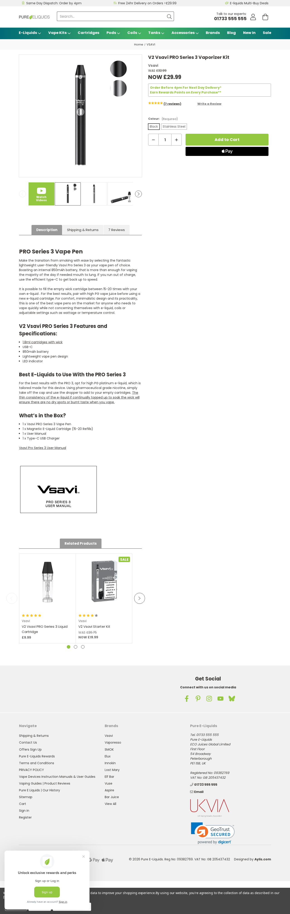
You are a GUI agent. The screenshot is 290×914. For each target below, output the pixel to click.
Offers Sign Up (30, 749)
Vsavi (109, 735)
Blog (231, 32)
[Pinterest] (198, 698)
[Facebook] (187, 698)
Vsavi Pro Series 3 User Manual (42, 448)
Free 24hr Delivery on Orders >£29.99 (147, 3)
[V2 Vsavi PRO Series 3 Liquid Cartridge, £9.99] (47, 582)
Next (138, 194)
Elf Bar (109, 776)
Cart (22, 804)
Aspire (109, 790)
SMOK (109, 749)
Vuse (108, 783)
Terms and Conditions (36, 763)
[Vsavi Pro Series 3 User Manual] (58, 489)
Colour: (163, 119)
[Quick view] (47, 596)
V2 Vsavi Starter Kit (94, 626)
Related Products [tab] (81, 543)
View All (110, 804)
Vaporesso (113, 742)
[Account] (253, 17)
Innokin (110, 763)
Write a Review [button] (209, 104)
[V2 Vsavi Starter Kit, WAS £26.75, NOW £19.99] (104, 582)
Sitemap (25, 797)
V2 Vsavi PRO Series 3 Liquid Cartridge (45, 629)
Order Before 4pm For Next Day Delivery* (185, 87)
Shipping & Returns (83, 229)
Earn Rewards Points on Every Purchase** (185, 92)
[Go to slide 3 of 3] (83, 647)
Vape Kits (57, 32)
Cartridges (88, 32)
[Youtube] (220, 698)
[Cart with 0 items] (265, 17)
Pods (111, 32)
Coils (132, 32)
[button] (213, 833)
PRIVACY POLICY (31, 770)
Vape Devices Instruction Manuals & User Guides (57, 776)
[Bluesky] (232, 698)
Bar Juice (112, 797)
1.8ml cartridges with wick (43, 342)
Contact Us (28, 742)
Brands (213, 32)
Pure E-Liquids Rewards (37, 756)
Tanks (154, 32)
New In (249, 32)
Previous (22, 194)
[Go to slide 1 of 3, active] (68, 647)
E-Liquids (28, 32)
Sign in (24, 810)
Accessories (183, 32)
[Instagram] (209, 698)
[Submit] (169, 16)
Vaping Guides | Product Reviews (44, 783)
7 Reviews (116, 229)
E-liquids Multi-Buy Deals (249, 3)
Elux (108, 756)
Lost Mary (112, 770)
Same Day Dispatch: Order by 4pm (54, 3)
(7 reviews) (172, 104)
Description (46, 229)
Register (25, 817)
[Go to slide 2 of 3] (75, 647)
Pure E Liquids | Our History (39, 790)
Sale (267, 32)
